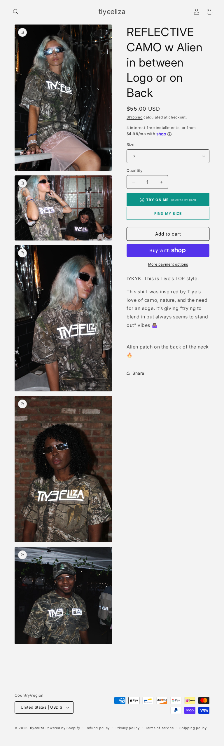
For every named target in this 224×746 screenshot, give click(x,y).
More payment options (168, 264)
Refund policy (98, 728)
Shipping (135, 117)
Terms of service (159, 728)
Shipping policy (193, 728)
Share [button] (138, 373)
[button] (15, 11)
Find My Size (168, 213)
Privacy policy (128, 728)
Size (131, 144)
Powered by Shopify (63, 728)
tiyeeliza (37, 728)
